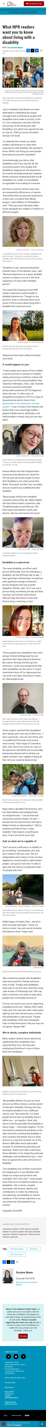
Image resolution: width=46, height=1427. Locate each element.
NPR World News (17, 1249)
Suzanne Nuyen (16, 47)
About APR (9, 1392)
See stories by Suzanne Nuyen (26, 1283)
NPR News (34, 1249)
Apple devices (10, 1402)
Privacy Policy (10, 1383)
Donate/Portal (35, 4)
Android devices (11, 1404)
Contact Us (9, 1394)
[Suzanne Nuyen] (7, 1276)
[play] (3, 1424)
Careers (8, 1396)
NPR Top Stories (16, 1254)
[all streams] (42, 1424)
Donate (23, 1336)
